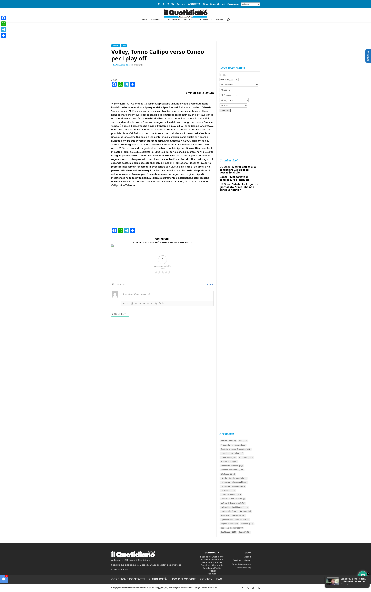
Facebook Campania (212, 565)
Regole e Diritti (229, 524)
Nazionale (238, 515)
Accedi (209, 284)
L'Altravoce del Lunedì (233, 486)
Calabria (172, 20)
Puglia (219, 20)
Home (144, 20)
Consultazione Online (232, 453)
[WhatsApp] (3, 24)
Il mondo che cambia (232, 470)
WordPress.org (244, 567)
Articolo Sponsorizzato (233, 445)
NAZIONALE (156, 20)
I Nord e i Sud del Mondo (233, 478)
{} (160, 303)
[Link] (156, 303)
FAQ (219, 579)
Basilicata (188, 20)
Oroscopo (233, 4)
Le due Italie (229, 511)
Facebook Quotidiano (212, 556)
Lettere (245, 511)
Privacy (206, 579)
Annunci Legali (228, 441)
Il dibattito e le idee (232, 466)
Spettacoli (228, 532)
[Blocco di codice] (152, 303)
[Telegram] (3, 29)
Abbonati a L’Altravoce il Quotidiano (130, 560)
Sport (123, 46)
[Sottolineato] (132, 303)
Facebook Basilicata (212, 559)
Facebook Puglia (212, 568)
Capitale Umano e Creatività (235, 449)
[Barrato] (136, 303)
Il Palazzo (228, 474)
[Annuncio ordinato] (140, 303)
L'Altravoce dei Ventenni (234, 482)
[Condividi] (3, 35)
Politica (242, 520)
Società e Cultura (232, 528)
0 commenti (137, 65)
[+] (164, 303)
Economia (246, 457)
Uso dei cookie (183, 579)
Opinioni (227, 520)
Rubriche (247, 524)
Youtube (212, 573)
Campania (205, 20)
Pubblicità (158, 579)
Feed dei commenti (241, 564)
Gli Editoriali (229, 462)
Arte (243, 441)
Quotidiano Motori (214, 4)
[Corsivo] (128, 303)
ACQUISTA (194, 4)
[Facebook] (3, 18)
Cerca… (181, 4)
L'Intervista (228, 491)
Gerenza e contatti (128, 579)
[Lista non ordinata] (144, 303)
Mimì (225, 515)
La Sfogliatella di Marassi (234, 507)
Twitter (212, 571)
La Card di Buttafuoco (233, 503)
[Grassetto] (124, 303)
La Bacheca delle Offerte (233, 499)
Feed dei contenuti (241, 560)
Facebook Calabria (212, 562)
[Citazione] (148, 303)
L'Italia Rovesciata (231, 495)
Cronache (228, 457)
